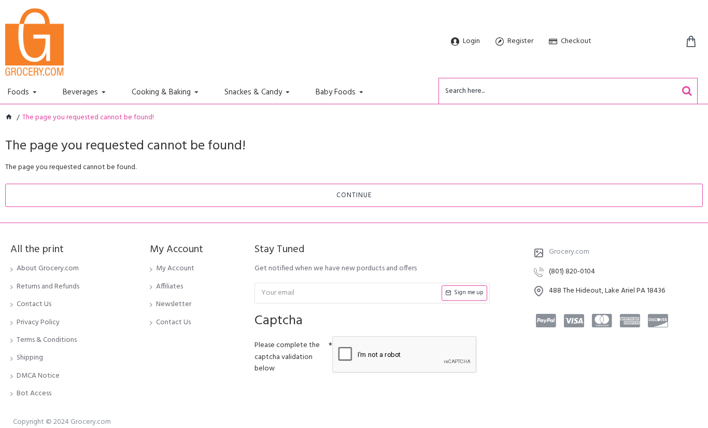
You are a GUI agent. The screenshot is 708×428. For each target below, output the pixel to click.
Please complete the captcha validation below (287, 357)
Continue (354, 195)
